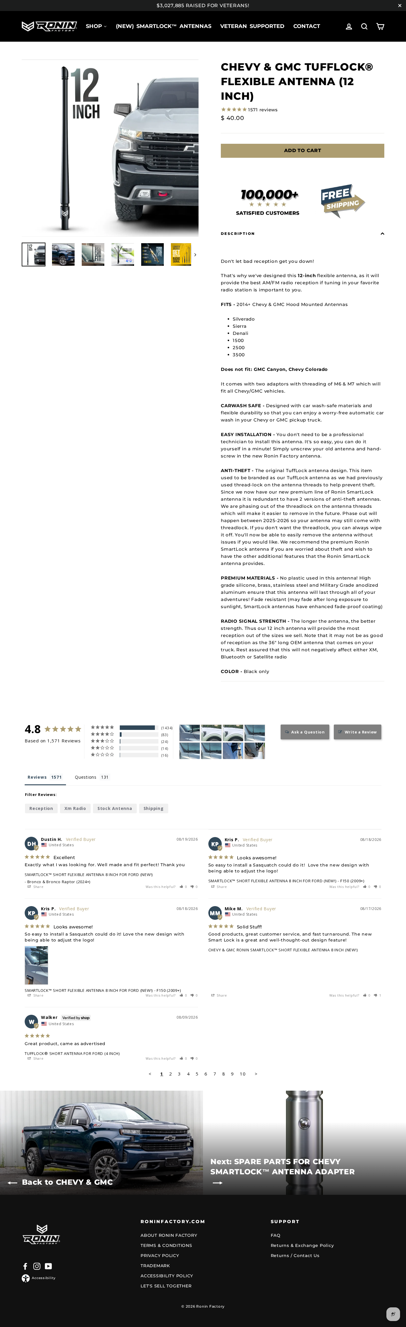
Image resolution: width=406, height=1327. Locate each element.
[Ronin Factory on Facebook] (25, 1266)
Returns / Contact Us (295, 1255)
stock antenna (114, 808)
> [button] (256, 1074)
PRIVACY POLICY (160, 1255)
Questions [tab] (86, 777)
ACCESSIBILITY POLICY (167, 1275)
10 (243, 1074)
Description (238, 233)
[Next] (195, 254)
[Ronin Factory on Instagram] (36, 1266)
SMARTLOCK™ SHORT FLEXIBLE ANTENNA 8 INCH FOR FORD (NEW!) (89, 874)
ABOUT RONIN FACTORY (169, 1235)
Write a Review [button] (361, 732)
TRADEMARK (155, 1265)
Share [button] (38, 886)
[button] (183, 886)
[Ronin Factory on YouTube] (48, 1266)
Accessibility (44, 1278)
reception (41, 808)
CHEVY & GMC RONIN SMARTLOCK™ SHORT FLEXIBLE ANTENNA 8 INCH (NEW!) (283, 950)
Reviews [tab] (37, 777)
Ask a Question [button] (308, 732)
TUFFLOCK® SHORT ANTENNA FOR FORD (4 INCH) (72, 1053)
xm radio (75, 808)
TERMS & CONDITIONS (166, 1245)
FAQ (276, 1235)
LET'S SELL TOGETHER (166, 1286)
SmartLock (257, 606)
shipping (154, 808)
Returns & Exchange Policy (302, 1245)
